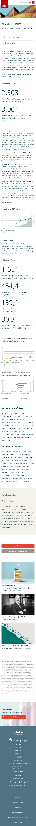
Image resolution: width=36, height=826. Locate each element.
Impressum (18, 797)
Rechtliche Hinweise (18, 802)
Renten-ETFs (18, 750)
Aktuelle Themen (18, 769)
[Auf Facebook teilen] (9, 37)
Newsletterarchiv (18, 546)
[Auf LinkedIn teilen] (18, 37)
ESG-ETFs (18, 753)
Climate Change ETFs (18, 766)
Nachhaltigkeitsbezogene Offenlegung (18, 817)
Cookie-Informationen (18, 812)
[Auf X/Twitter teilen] (13, 37)
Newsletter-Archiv (18, 771)
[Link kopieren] (4, 37)
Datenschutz (18, 807)
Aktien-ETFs (18, 748)
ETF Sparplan (18, 760)
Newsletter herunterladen (18, 551)
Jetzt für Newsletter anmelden (14, 717)
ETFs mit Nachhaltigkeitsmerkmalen (18, 763)
